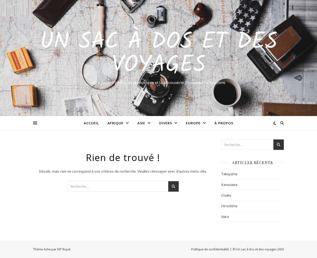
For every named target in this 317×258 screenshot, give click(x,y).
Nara (225, 216)
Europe (193, 123)
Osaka (226, 195)
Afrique (115, 123)
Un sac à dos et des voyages (158, 54)
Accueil (91, 123)
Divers (165, 123)
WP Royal (63, 249)
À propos (223, 123)
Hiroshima (229, 205)
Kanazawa (229, 184)
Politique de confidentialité (210, 249)
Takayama (229, 173)
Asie (141, 123)
